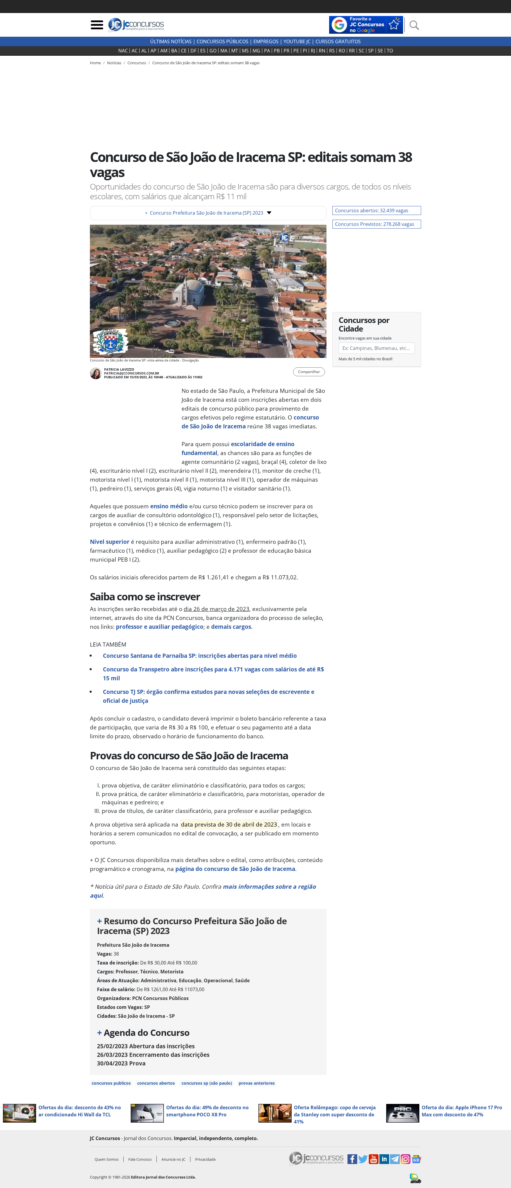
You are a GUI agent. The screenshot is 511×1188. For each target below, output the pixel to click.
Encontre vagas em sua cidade (365, 338)
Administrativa (159, 980)
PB (277, 50)
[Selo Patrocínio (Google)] (366, 24)
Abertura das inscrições (146, 1046)
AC (135, 50)
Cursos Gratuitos (338, 41)
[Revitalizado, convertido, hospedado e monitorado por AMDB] (415, 1178)
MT (234, 50)
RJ (313, 50)
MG (256, 50)
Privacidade (205, 1159)
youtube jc (297, 41)
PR (287, 50)
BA (174, 50)
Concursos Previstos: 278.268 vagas (374, 224)
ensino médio (169, 506)
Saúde (242, 980)
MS (245, 50)
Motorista (172, 971)
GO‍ (212, 50)
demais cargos (231, 627)
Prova (121, 1063)
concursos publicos (111, 1083)
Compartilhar (309, 371)
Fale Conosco (140, 1159)
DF (193, 50)
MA (223, 50)
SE (380, 50)
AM (163, 50)
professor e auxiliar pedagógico (159, 627)
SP (371, 50)
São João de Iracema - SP (146, 1016)
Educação (190, 980)
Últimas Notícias (171, 41)
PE (296, 50)
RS (332, 50)
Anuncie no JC (173, 1159)
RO (342, 50)
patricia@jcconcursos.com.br (131, 373)
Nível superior (110, 542)
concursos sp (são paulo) (207, 1083)
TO (390, 50)
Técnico (149, 971)
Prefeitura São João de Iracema (133, 945)
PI (305, 50)
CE (184, 50)
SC (361, 50)
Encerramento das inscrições (153, 1055)
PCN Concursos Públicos (160, 998)
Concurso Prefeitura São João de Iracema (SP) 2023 (204, 213)
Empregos (266, 41)
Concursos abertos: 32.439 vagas (371, 210)
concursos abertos (156, 1083)
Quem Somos (107, 1159)
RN (322, 50)
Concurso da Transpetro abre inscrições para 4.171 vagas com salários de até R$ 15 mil (213, 673)
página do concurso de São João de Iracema (235, 869)
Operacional (218, 980)
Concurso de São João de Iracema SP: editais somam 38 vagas (206, 62)
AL (144, 50)
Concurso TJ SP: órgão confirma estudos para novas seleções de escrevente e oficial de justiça (208, 696)
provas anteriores (257, 1083)
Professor (127, 971)
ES (203, 50)
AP (153, 50)
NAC (123, 50)
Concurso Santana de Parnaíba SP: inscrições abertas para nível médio (200, 656)
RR (352, 50)
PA (267, 50)
